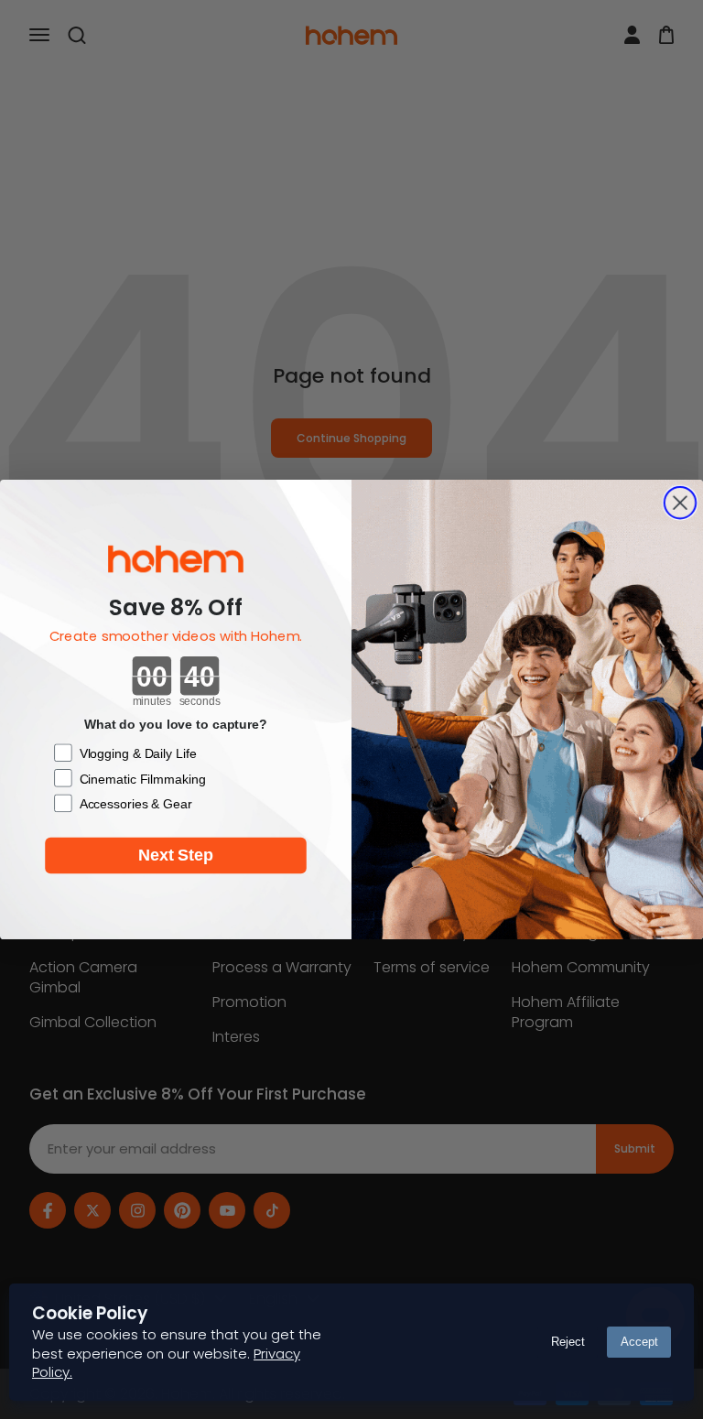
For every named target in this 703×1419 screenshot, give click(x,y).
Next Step (175, 856)
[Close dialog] (680, 502)
